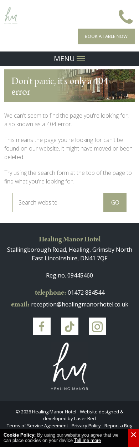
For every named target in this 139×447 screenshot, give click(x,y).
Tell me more (87, 440)
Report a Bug (118, 425)
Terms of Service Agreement (37, 425)
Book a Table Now (106, 36)
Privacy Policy (86, 425)
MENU (65, 58)
